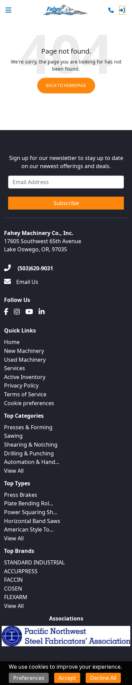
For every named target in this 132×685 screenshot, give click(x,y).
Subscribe (66, 203)
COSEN (13, 588)
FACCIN (13, 579)
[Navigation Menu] (8, 10)
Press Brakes (20, 495)
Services (14, 368)
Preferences (28, 678)
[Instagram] (17, 312)
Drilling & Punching (29, 453)
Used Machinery (25, 359)
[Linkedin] (42, 312)
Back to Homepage (66, 85)
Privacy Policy (21, 385)
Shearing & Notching (31, 444)
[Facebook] (6, 312)
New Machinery (24, 351)
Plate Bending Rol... (28, 503)
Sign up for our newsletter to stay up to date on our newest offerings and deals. (66, 162)
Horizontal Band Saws (32, 521)
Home (12, 342)
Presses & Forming (28, 427)
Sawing (13, 435)
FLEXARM (15, 597)
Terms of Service (25, 394)
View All (14, 470)
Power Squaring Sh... (30, 512)
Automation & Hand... (31, 462)
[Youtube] (29, 312)
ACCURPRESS (21, 571)
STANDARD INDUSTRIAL (34, 562)
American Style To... (28, 529)
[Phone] (111, 10)
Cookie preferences (29, 403)
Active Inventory (24, 377)
